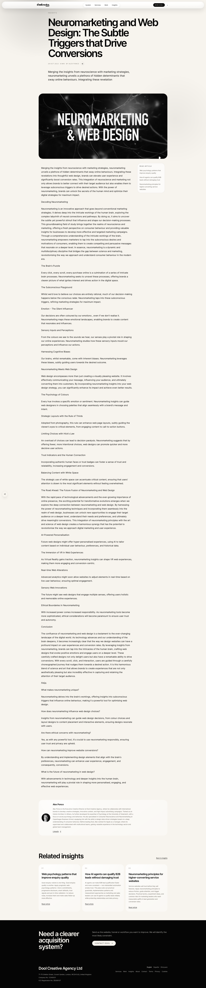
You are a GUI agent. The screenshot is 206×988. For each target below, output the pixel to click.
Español (156, 967)
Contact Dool (104, 943)
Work (106, 5)
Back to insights (161, 858)
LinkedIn (56, 831)
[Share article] (5, 494)
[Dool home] (43, 5)
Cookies (164, 971)
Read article (46, 904)
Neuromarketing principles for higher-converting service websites (150, 186)
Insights (114, 5)
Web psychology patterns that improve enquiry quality (150, 172)
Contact (144, 971)
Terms (151, 971)
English (149, 967)
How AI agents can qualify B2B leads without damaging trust (150, 178)
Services (98, 5)
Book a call (159, 5)
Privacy (157, 971)
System (88, 5)
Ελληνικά (164, 967)
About (138, 971)
